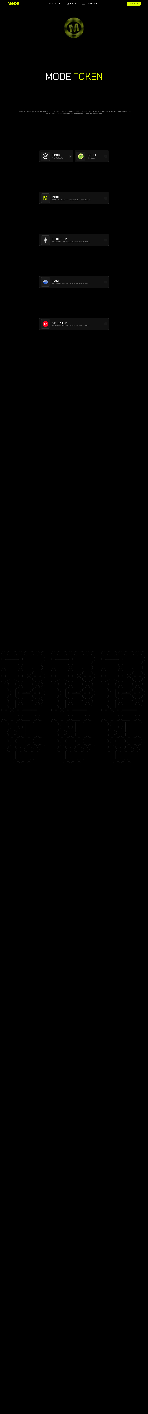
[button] (54, 3)
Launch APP (133, 4)
